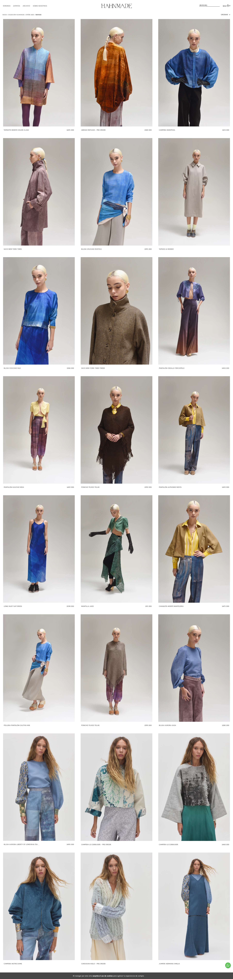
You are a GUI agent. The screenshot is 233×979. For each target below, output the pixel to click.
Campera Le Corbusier (168, 844)
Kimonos (6, 6)
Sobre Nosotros (40, 6)
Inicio (4, 15)
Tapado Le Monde (166, 249)
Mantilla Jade (87, 606)
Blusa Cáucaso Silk (12, 368)
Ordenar (224, 15)
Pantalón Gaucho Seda (14, 487)
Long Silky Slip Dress (13, 606)
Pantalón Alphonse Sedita (170, 487)
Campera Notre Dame (13, 964)
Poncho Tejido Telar (90, 487)
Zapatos (16, 6)
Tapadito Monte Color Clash (16, 130)
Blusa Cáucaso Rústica (91, 249)
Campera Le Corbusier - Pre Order (96, 844)
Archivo (26, 6)
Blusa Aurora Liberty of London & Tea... (21, 844)
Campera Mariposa (167, 130)
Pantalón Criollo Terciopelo (171, 368)
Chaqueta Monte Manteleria (171, 606)
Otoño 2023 (30, 15)
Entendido (154, 976)
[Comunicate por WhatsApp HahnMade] (228, 965)
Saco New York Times (13, 249)
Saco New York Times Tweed (93, 368)
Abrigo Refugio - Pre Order (93, 130)
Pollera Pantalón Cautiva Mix (17, 725)
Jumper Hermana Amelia (169, 964)
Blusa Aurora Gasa (167, 725)
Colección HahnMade (16, 15)
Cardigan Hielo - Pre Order (93, 964)
